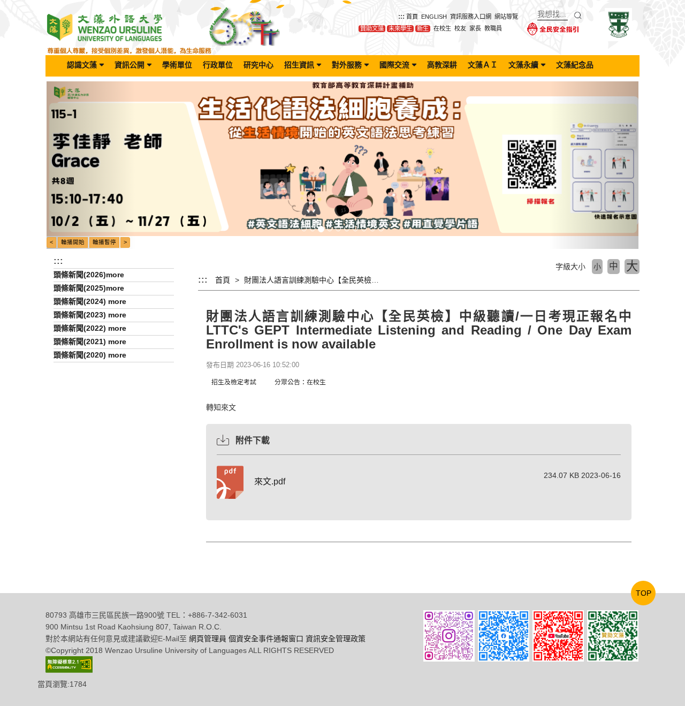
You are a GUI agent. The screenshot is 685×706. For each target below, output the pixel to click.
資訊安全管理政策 (336, 638)
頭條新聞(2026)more (89, 274)
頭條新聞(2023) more (90, 314)
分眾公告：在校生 (300, 382)
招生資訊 (299, 64)
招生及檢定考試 (233, 382)
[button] (91, 165)
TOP (643, 593)
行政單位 (218, 64)
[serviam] (618, 24)
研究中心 (258, 64)
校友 (460, 28)
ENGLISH (434, 16)
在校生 (442, 28)
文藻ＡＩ (483, 64)
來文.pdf (269, 481)
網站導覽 (506, 16)
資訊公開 (129, 64)
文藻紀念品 (574, 64)
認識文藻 (82, 64)
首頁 (412, 16)
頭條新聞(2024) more (90, 301)
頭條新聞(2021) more (90, 341)
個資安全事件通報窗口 (266, 638)
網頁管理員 (207, 638)
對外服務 (347, 64)
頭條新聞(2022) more (90, 328)
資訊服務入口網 (470, 16)
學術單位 (177, 64)
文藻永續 (523, 64)
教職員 (493, 28)
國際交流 (394, 64)
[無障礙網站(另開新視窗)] (69, 663)
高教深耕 (442, 64)
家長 (475, 28)
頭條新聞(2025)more (89, 288)
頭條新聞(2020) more (90, 355)
